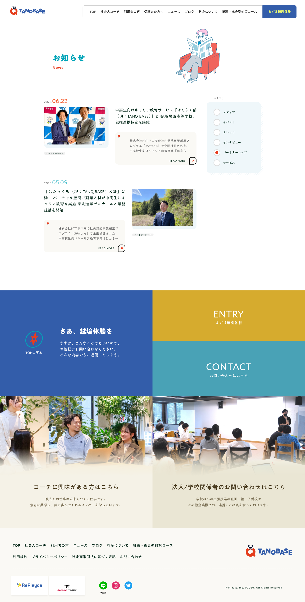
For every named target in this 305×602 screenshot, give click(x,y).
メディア (229, 112)
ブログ (189, 11)
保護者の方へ (153, 11)
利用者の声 (132, 11)
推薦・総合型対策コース (239, 11)
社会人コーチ (110, 11)
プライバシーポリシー (50, 557)
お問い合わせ (131, 557)
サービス (229, 162)
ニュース (174, 11)
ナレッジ (229, 132)
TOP (93, 11)
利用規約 (20, 557)
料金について (208, 11)
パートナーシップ (235, 152)
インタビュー (232, 142)
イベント (229, 122)
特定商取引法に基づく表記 (94, 557)
